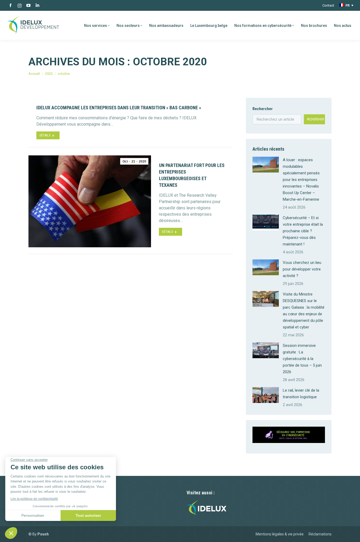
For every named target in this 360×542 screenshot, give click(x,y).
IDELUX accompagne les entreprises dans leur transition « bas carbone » (118, 107)
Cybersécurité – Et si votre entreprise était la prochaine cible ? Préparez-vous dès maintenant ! (303, 231)
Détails (45, 135)
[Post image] (265, 165)
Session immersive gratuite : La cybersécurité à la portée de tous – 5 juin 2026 (302, 358)
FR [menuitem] (347, 5)
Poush (43, 534)
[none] (346, 5)
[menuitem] (346, 5)
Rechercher (262, 108)
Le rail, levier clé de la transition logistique (301, 393)
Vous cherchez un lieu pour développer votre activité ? (302, 269)
